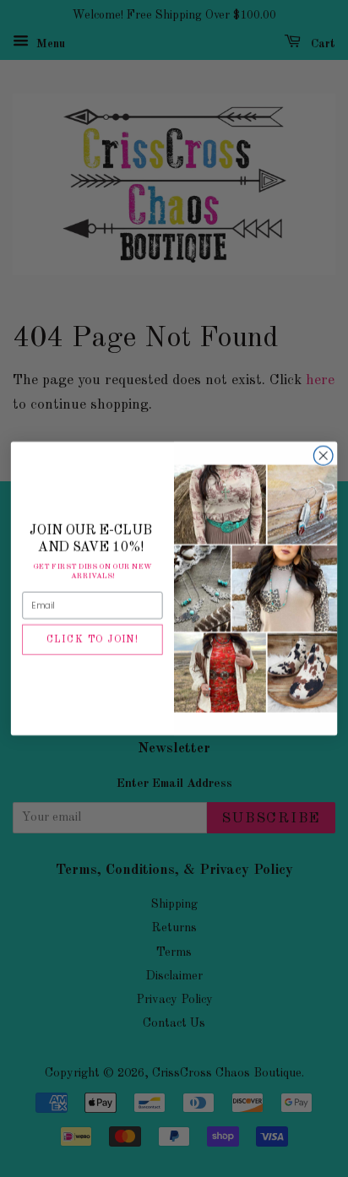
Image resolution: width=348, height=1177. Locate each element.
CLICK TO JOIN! (92, 640)
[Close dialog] (323, 455)
